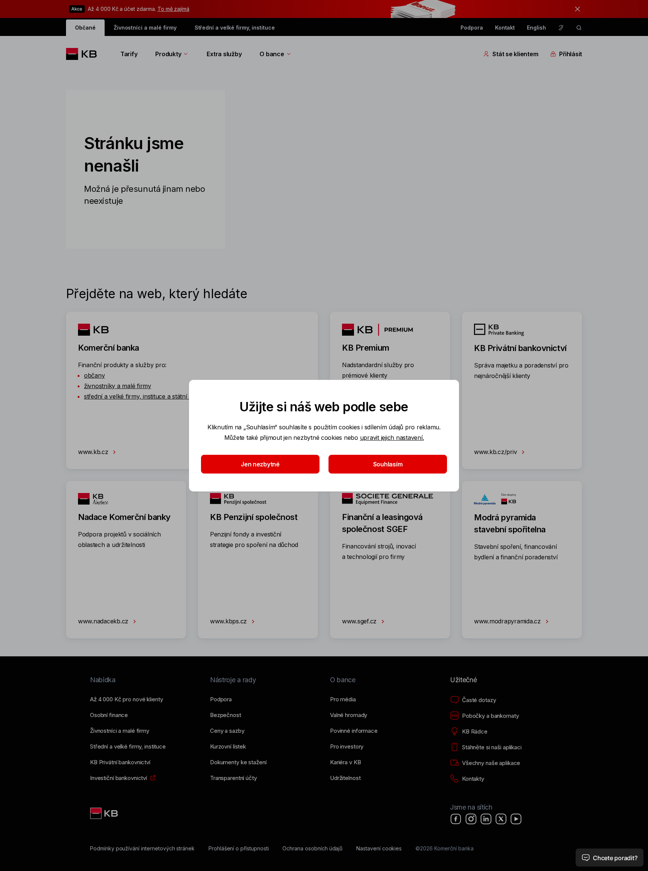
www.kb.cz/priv (496, 452)
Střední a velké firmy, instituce (235, 27)
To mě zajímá (173, 9)
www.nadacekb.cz (104, 621)
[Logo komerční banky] (84, 54)
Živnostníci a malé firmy (145, 27)
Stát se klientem (515, 54)
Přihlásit (570, 54)
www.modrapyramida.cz (508, 621)
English (536, 27)
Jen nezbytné (260, 464)
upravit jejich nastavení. (392, 437)
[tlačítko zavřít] (575, 9)
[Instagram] (471, 819)
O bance (272, 54)
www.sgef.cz (360, 621)
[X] (501, 819)
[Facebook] (456, 819)
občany (94, 375)
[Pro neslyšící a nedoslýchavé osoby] (561, 28)
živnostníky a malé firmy (117, 386)
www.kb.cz (94, 452)
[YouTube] (516, 819)
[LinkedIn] (486, 819)
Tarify (128, 54)
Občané (85, 27)
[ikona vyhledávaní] (579, 28)
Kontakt (505, 27)
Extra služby (224, 54)
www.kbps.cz (229, 621)
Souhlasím (388, 464)
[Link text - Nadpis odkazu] (104, 813)
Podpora (471, 27)
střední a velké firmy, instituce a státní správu (146, 396)
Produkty (168, 54)
